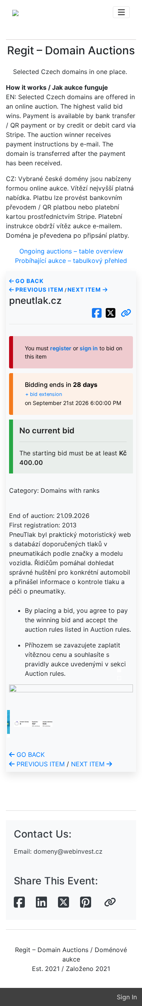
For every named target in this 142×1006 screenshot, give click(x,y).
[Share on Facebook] (19, 902)
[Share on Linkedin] (41, 902)
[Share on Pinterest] (85, 902)
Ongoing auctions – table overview (71, 251)
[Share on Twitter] (63, 902)
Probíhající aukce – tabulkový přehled (71, 260)
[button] (126, 313)
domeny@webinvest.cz (68, 851)
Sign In (127, 997)
